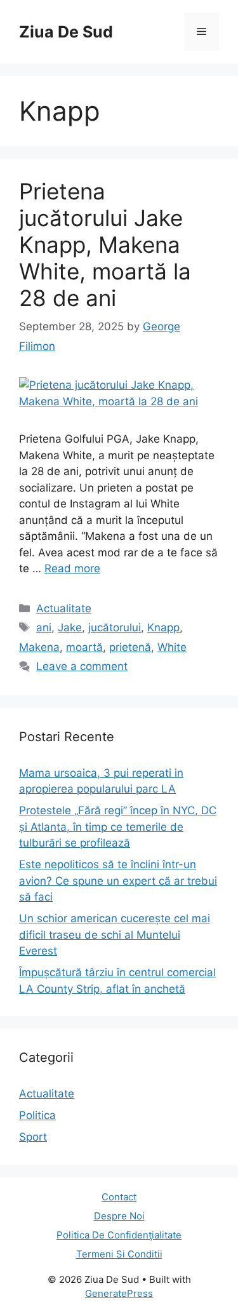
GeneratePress (119, 1293)
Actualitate (63, 608)
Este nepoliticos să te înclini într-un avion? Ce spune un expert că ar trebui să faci (118, 880)
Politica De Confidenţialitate (119, 1235)
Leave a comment (82, 666)
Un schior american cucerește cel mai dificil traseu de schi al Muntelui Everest (114, 934)
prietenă (130, 647)
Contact (119, 1197)
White (172, 647)
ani (43, 627)
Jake (70, 627)
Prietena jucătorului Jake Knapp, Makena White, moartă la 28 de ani (105, 244)
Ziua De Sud (66, 31)
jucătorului (114, 627)
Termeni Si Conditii (119, 1254)
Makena (39, 647)
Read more (72, 568)
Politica (37, 1115)
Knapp (163, 627)
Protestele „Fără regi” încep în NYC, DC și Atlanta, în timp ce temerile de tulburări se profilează (117, 826)
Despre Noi (119, 1216)
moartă (84, 647)
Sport (33, 1136)
